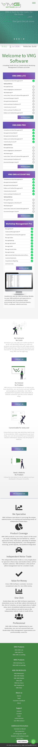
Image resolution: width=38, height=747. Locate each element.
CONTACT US (19, 359)
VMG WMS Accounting (19, 665)
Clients (19, 696)
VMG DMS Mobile (19, 676)
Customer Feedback (19, 700)
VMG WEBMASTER (19, 494)
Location (19, 713)
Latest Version (19, 718)
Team (19, 698)
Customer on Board (20, 729)
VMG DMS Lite (19, 650)
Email (19, 716)
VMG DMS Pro (19, 652)
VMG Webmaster (19, 673)
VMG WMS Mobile (19, 678)
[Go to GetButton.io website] (33, 745)
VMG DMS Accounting (19, 655)
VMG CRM (19, 680)
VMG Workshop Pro (19, 663)
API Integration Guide (19, 734)
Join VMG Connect (19, 721)
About (19, 703)
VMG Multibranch (19, 685)
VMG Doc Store (18, 683)
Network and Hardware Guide (20, 736)
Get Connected (19, 731)
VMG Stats (19, 688)
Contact (19, 711)
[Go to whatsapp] (33, 741)
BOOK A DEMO (25, 117)
